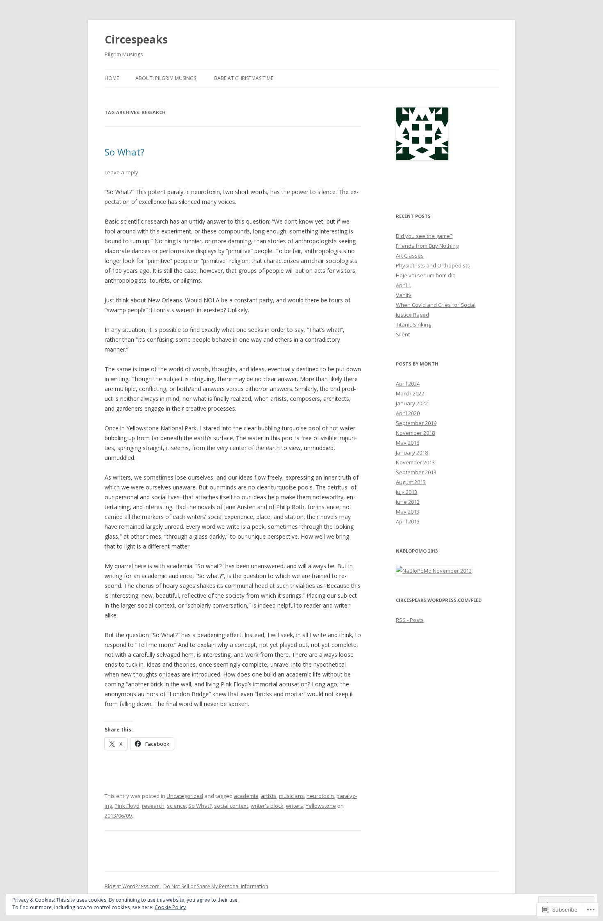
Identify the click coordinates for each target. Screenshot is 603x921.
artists (268, 796)
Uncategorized (185, 796)
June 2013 (408, 501)
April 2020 (408, 413)
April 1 (403, 285)
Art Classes (410, 255)
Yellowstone (321, 805)
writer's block (267, 805)
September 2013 (416, 472)
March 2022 (410, 393)
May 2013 (407, 511)
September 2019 (416, 423)
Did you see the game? (424, 236)
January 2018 (412, 452)
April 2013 (408, 521)
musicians (291, 796)
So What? (124, 152)
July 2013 (406, 492)
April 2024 (408, 383)
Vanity (403, 295)
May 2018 (407, 442)
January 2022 (412, 403)
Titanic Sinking (413, 324)
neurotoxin (320, 796)
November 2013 (415, 462)
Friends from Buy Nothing (427, 245)
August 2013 (411, 482)
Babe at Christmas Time (243, 78)
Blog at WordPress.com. (133, 886)
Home (112, 78)
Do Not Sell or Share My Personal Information (215, 886)
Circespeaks (136, 39)
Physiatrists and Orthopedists (433, 265)
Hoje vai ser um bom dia (426, 275)
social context (231, 805)
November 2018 (415, 433)
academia (246, 796)
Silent (403, 334)
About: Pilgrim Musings (165, 78)
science (176, 805)
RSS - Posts (410, 620)
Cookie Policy (170, 907)
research (153, 805)
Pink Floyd (126, 805)
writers (294, 805)
